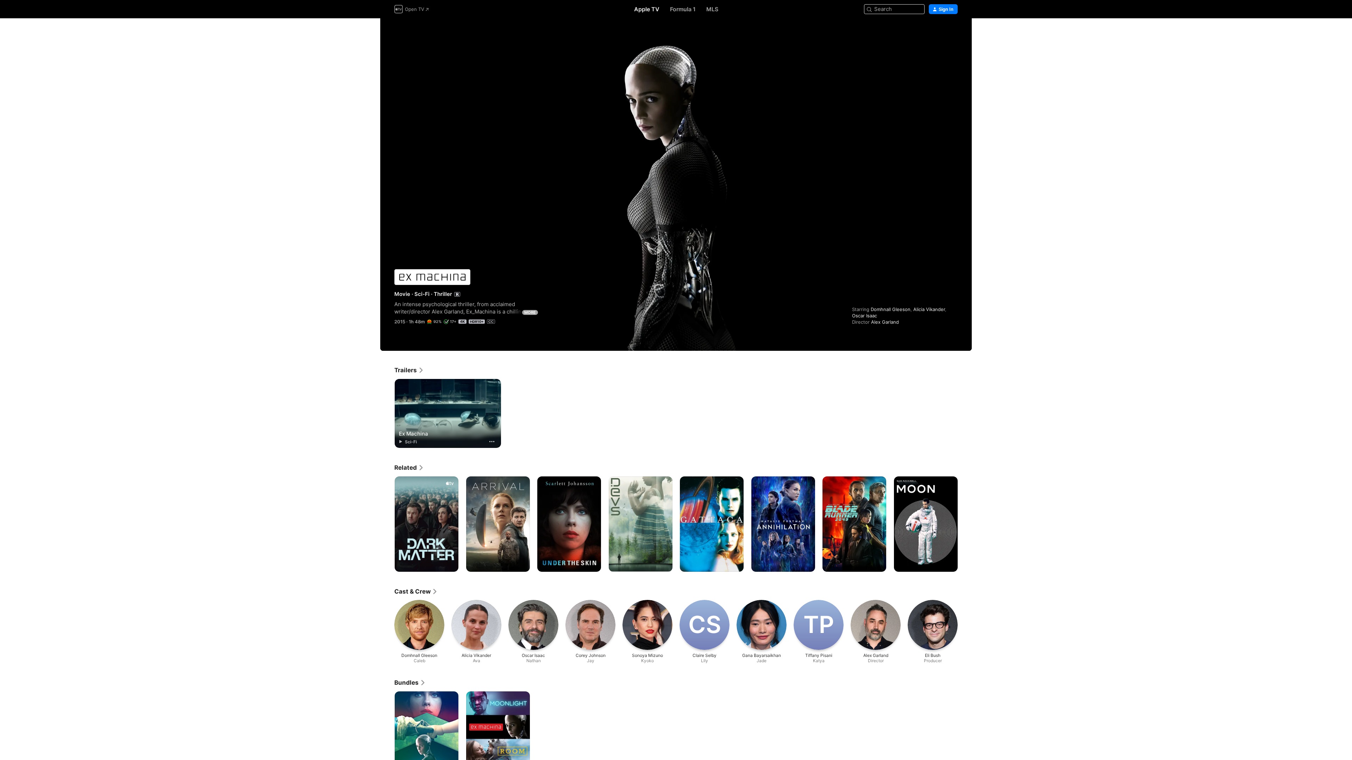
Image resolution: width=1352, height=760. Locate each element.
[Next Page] (965, 524)
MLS (712, 9)
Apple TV (646, 9)
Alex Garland (885, 322)
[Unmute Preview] (953, 32)
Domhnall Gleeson (890, 309)
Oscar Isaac (864, 315)
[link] (409, 370)
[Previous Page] (387, 524)
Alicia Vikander (929, 309)
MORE (530, 312)
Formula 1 (683, 9)
